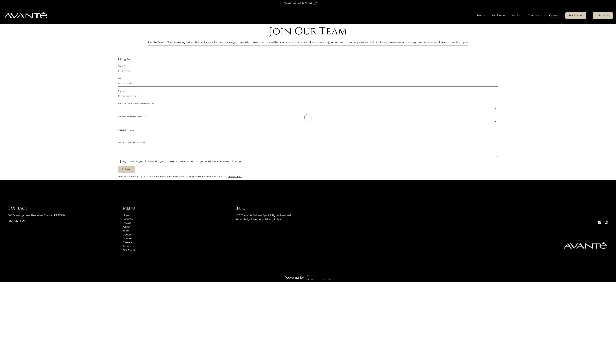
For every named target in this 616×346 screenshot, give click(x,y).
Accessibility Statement (249, 219)
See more (325, 3)
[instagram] (606, 222)
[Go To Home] (26, 15)
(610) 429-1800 (16, 220)
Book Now (575, 15)
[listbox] (535, 15)
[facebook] (599, 222)
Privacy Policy (273, 219)
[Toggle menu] (504, 15)
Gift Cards (603, 15)
